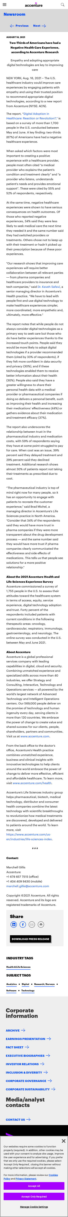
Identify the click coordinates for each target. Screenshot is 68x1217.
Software (11, 990)
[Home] (33, 4)
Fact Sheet (14, 1047)
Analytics (11, 983)
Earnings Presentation (25, 1038)
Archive (13, 1030)
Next (36, 25)
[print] (40, 927)
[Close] (64, 1141)
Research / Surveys (44, 983)
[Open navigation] (4, 4)
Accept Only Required (34, 1196)
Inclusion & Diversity (24, 1072)
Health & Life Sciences (18, 966)
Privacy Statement (26, 1178)
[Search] (62, 4)
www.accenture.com (34, 736)
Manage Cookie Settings (34, 1206)
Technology (27, 990)
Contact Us (15, 1119)
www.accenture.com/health (32, 783)
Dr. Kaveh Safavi (49, 287)
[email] (31, 927)
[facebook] (22, 927)
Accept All (34, 1185)
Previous (22, 25)
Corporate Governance (26, 1080)
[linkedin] (13, 927)
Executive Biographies (25, 1055)
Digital (25, 983)
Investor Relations (22, 1064)
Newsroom (14, 14)
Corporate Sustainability (28, 1089)
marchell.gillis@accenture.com (27, 886)
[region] (34, 1176)
